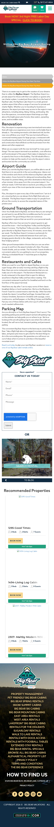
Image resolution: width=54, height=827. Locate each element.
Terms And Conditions (27, 763)
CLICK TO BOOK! (33, 20)
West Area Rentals (27, 719)
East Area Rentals (27, 716)
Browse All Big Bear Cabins (27, 752)
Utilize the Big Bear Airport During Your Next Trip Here (21, 81)
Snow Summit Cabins (27, 705)
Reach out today (8, 345)
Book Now (15, 541)
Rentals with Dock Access (27, 738)
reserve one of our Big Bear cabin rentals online (26, 346)
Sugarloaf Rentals (27, 730)
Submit (8, 425)
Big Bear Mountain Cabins (27, 712)
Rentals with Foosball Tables (27, 741)
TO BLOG (29, 480)
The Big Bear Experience (27, 767)
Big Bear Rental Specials (27, 748)
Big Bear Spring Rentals (27, 701)
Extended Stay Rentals (27, 745)
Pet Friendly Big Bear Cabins (27, 697)
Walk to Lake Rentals (27, 734)
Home (5, 77)
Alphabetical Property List (27, 756)
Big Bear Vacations (34, 804)
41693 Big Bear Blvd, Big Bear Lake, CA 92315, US (26, 781)
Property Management (27, 694)
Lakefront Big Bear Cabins (27, 723)
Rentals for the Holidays (27, 727)
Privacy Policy (27, 759)
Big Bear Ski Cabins (27, 708)
